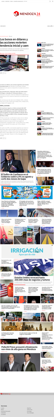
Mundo (11, 1)
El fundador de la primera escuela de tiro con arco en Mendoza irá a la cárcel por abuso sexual (26, 203)
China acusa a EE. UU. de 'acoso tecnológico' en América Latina (6, 275)
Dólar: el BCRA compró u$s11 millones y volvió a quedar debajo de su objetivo (44, 203)
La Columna (3, 414)
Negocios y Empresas (46, 340)
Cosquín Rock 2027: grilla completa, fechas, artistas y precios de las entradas (47, 123)
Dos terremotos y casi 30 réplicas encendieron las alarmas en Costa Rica (6, 261)
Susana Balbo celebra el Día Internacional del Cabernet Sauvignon (47, 347)
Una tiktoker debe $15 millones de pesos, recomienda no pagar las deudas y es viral (47, 307)
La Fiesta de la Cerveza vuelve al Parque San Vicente (7, 334)
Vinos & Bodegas (30, 412)
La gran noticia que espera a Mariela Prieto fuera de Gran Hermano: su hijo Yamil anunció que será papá (47, 56)
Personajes (29, 411)
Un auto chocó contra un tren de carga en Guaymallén (28, 333)
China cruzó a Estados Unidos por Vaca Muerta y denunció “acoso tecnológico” (6, 221)
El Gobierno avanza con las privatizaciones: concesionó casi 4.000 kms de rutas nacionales (20, 221)
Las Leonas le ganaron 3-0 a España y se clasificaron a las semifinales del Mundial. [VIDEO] (48, 113)
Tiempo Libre (29, 409)
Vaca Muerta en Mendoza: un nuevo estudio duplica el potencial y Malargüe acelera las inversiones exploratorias (8, 203)
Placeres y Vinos (45, 350)
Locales (20, 206)
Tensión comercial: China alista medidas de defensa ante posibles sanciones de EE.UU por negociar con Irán (20, 290)
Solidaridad (3, 412)
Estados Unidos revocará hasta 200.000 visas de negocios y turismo (32, 278)
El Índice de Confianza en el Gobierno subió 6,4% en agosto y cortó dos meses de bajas (17, 176)
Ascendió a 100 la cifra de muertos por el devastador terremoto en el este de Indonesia (47, 289)
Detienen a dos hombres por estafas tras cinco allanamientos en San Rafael (48, 129)
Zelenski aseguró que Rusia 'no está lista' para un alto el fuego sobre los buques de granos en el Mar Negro (33, 290)
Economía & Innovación (18, 1)
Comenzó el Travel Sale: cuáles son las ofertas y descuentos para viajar (46, 361)
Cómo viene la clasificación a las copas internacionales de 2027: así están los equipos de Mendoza (48, 45)
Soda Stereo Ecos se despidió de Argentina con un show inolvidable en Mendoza (48, 118)
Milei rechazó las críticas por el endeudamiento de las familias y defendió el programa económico (44, 171)
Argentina (7, 1)
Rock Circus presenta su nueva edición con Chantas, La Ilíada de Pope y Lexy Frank (48, 50)
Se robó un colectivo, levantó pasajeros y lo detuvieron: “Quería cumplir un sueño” (33, 221)
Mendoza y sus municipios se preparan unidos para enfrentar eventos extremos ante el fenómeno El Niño (47, 61)
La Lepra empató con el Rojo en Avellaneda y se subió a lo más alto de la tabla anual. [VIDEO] (47, 134)
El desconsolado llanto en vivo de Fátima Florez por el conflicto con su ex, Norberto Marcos (48, 67)
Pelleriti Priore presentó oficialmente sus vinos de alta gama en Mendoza (19, 348)
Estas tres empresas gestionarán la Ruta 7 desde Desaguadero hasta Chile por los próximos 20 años (47, 221)
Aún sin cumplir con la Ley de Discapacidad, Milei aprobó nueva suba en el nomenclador (10, 307)
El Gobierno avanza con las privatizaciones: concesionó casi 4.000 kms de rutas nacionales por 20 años (31, 307)
